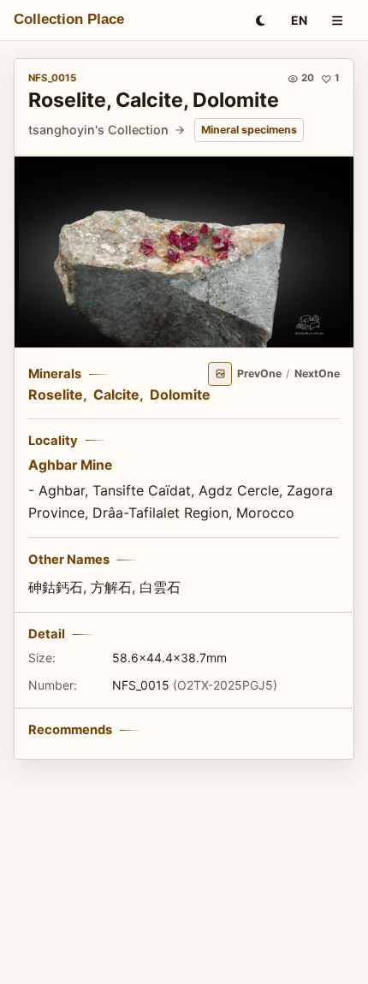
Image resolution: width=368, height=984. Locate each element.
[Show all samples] (220, 374)
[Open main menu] (337, 20)
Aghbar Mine (70, 465)
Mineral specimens (249, 129)
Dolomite (180, 394)
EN (299, 20)
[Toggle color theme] (260, 20)
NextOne (317, 374)
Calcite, (118, 394)
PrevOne (259, 374)
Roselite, (57, 394)
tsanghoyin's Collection (98, 129)
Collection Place (69, 20)
